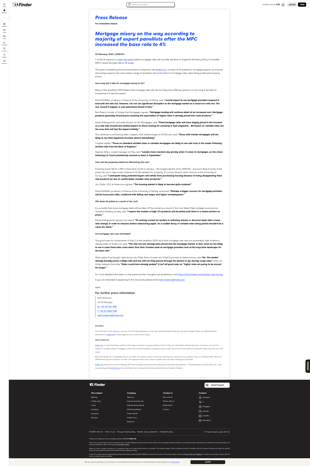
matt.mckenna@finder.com (110, 315)
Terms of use (110, 432)
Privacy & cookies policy (126, 432)
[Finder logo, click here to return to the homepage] (26, 4)
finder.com (161, 70)
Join (302, 5)
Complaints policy (166, 432)
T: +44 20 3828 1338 (107, 311)
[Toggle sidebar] (9, 17)
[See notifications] (283, 5)
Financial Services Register (193, 454)
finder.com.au (115, 368)
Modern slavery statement (147, 432)
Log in (292, 4)
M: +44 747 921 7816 (107, 307)
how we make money (122, 444)
